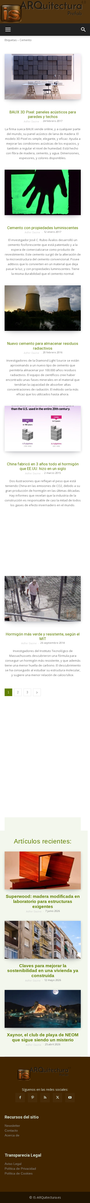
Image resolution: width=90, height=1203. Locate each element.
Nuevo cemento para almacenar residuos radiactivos (42, 345)
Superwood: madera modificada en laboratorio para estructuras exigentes (43, 901)
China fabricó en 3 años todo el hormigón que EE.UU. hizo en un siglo (43, 466)
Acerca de (12, 1135)
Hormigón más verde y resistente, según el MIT (43, 636)
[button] (7, 29)
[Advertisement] (43, 542)
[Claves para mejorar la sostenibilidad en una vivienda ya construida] (43, 940)
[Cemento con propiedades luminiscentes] (43, 192)
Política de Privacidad (20, 1168)
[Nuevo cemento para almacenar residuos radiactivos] (43, 308)
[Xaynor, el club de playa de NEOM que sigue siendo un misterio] (43, 1009)
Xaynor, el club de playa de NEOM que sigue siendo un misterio (42, 1037)
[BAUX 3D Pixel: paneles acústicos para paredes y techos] (43, 76)
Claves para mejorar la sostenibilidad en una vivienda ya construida (42, 970)
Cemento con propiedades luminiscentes (42, 227)
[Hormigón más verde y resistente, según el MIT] (43, 598)
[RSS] (45, 1097)
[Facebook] (20, 1097)
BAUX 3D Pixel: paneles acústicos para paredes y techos (42, 114)
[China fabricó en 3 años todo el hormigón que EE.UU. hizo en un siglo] (43, 428)
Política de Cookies (19, 1173)
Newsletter (12, 1125)
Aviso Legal (13, 1164)
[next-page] (37, 692)
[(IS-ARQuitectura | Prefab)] (45, 11)
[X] (57, 1097)
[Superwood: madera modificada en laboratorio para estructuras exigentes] (43, 870)
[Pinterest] (32, 1097)
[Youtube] (70, 1097)
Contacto (11, 1130)
